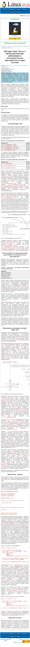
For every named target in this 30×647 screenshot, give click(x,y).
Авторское (24, 9)
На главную (3, 46)
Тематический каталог (17, 46)
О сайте (18, 12)
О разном (12, 12)
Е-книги (18, 9)
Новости (5, 9)
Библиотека (11, 9)
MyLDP (9, 46)
